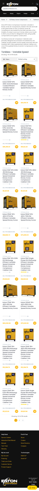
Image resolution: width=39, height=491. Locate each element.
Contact (23, 440)
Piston (4, 13)
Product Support (6, 467)
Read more (16, 102)
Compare (23, 446)
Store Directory (25, 443)
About (22, 437)
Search (35, 9)
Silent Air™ (24, 455)
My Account (4, 455)
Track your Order (6, 461)
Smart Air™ (24, 458)
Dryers (18, 13)
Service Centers (6, 437)
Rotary (11, 13)
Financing (4, 458)
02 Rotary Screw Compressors (18, 19)
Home (3, 19)
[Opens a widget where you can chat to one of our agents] (32, 488)
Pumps (25, 13)
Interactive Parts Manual (8, 440)
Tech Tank (4, 446)
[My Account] (33, 4)
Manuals (3, 443)
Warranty (4, 449)
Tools (32, 13)
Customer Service (6, 464)
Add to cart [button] (34, 102)
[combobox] (17, 9)
